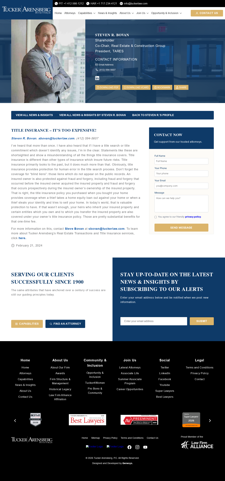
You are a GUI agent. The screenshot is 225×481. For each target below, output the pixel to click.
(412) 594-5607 (107, 69)
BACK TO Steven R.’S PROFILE (153, 115)
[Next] (209, 420)
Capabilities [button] (85, 13)
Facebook (164, 379)
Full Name (160, 156)
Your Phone (161, 168)
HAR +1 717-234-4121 (104, 3)
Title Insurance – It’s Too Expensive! (53, 130)
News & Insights (107, 13)
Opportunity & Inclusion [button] (164, 13)
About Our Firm (60, 367)
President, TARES (109, 51)
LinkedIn (164, 373)
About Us (25, 391)
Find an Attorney (67, 323)
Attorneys (69, 13)
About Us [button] (125, 13)
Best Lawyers (164, 396)
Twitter (165, 367)
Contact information (116, 59)
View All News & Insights (34, 115)
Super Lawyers (164, 391)
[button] (153, 321)
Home (58, 13)
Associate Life (130, 373)
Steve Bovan (74, 228)
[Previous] (15, 420)
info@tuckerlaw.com (135, 3)
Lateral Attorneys (130, 367)
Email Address (106, 64)
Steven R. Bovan (112, 35)
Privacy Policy (200, 373)
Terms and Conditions (199, 367)
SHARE (182, 87)
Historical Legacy (60, 389)
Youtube (165, 385)
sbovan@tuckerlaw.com (56, 138)
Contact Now (168, 134)
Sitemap (95, 438)
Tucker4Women (95, 382)
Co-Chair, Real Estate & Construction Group (130, 46)
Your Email (160, 180)
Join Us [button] (140, 13)
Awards (60, 373)
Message (159, 192)
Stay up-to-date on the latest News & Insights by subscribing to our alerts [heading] (166, 282)
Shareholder (104, 40)
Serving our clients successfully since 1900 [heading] (47, 278)
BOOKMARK (163, 87)
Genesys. (127, 463)
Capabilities (29, 323)
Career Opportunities (130, 389)
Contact (199, 379)
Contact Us (209, 13)
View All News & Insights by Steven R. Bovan (92, 115)
